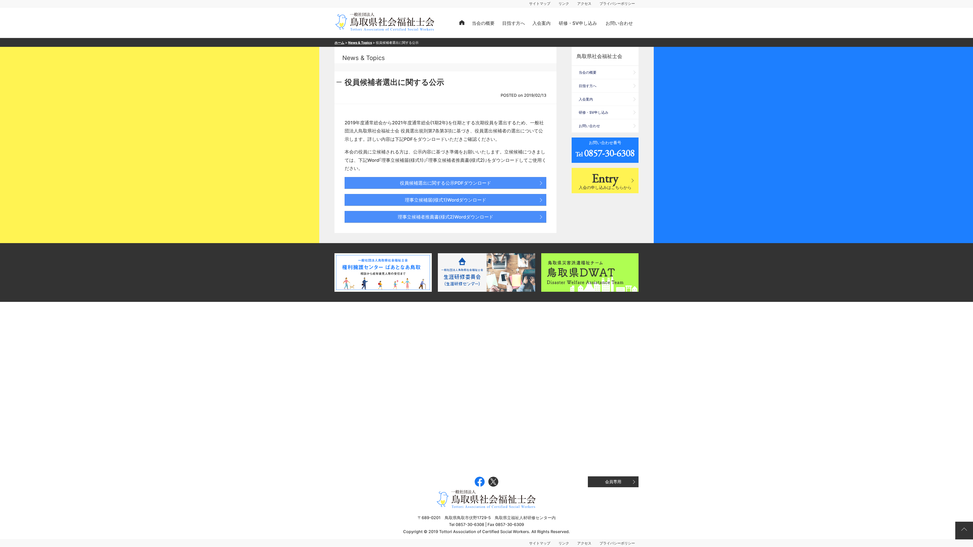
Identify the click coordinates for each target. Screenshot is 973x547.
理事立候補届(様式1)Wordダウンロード (445, 200)
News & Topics (360, 43)
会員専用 (613, 481)
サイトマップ (539, 3)
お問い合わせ (619, 23)
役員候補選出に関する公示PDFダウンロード (445, 183)
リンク (563, 3)
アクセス (584, 3)
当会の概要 (483, 23)
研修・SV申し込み (578, 23)
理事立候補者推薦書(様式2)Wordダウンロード (445, 217)
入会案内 (541, 23)
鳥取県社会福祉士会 (599, 56)
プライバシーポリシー (617, 3)
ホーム (339, 43)
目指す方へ (513, 23)
